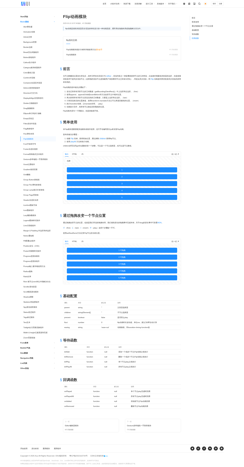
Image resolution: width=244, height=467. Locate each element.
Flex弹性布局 (28, 134)
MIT (91, 461)
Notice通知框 (28, 236)
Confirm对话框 (29, 78)
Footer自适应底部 (30, 149)
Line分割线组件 (29, 226)
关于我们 (171, 4)
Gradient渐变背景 (30, 169)
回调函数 (195, 38)
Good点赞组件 (29, 164)
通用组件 (57, 449)
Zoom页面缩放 (29, 338)
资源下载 (127, 4)
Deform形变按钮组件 (31, 88)
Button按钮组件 (29, 57)
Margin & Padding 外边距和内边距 (37, 231)
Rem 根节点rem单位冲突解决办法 (36, 282)
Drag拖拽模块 (28, 108)
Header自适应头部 (30, 200)
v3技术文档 (114, 4)
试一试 (174, 154)
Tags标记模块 (28, 317)
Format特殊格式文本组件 (33, 154)
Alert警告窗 (27, 27)
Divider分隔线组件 (30, 103)
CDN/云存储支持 (97, 456)
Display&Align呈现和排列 (33, 98)
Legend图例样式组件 (31, 220)
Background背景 (30, 42)
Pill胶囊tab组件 (29, 241)
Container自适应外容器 (32, 83)
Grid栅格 (26, 175)
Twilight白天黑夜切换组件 (33, 327)
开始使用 (23, 449)
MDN (159, 223)
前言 (193, 18)
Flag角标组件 (28, 129)
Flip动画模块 (28, 139)
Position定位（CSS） (31, 246)
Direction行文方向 (30, 93)
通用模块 (46, 449)
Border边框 (27, 47)
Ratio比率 (27, 276)
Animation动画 (29, 32)
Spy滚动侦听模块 (30, 307)
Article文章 (27, 37)
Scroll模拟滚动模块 (31, 292)
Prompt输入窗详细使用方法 (34, 266)
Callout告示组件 (29, 62)
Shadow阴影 (28, 297)
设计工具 (149, 4)
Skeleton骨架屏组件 (31, 302)
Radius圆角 (28, 271)
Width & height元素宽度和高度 (35, 333)
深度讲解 (138, 4)
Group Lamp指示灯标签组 (33, 190)
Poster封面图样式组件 (32, 251)
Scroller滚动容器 (30, 287)
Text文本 (26, 322)
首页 (104, 4)
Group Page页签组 (31, 195)
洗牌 (68, 161)
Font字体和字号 (29, 144)
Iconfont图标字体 (30, 205)
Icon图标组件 (28, 210)
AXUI (57, 456)
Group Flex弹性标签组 (32, 185)
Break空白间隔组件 (31, 52)
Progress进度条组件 (31, 261)
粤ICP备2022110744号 (78, 456)
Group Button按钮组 (31, 180)
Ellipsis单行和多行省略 (32, 113)
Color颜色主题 (29, 73)
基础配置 (195, 30)
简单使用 (195, 22)
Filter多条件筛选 (29, 124)
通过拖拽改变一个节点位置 (202, 26)
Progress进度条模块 (31, 256)
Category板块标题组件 (32, 68)
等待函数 (195, 34)
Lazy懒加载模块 (29, 215)
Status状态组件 (29, 312)
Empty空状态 (28, 118)
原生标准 (35, 449)
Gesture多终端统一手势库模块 (35, 159)
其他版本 (160, 4)
